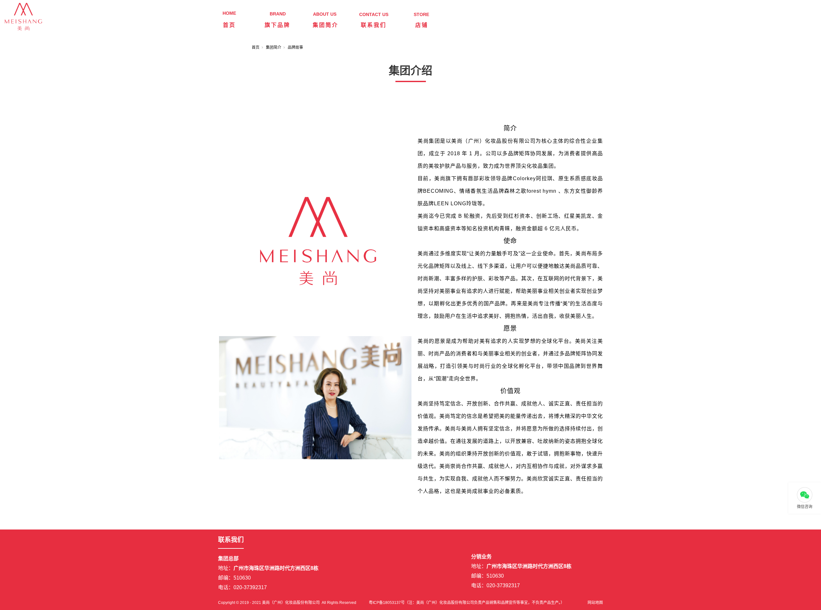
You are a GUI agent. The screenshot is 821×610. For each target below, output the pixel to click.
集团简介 (325, 25)
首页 (229, 25)
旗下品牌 (277, 25)
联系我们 (373, 25)
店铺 (421, 25)
